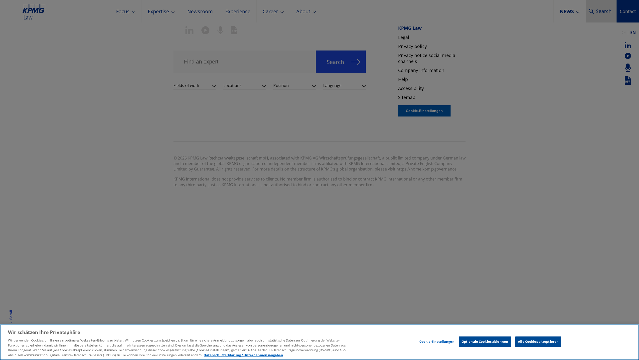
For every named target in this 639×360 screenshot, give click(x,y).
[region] (319, 342)
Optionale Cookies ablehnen (485, 341)
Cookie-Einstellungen (437, 341)
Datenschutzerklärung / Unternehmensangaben (243, 354)
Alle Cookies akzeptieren (538, 341)
